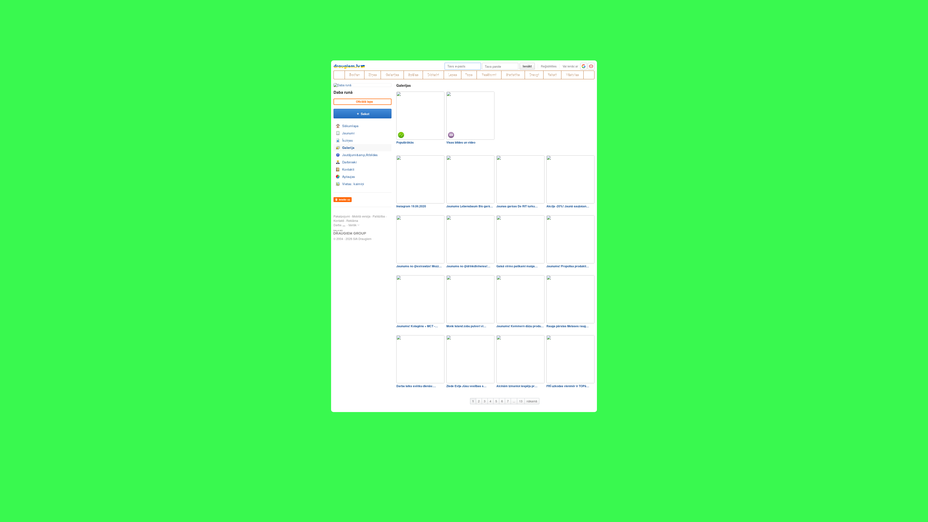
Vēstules (572, 75)
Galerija (348, 147)
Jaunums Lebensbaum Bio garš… (469, 206)
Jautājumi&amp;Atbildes (360, 154)
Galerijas (392, 75)
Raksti (552, 75)
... (514, 401)
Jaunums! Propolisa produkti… (567, 266)
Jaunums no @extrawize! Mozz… (419, 266)
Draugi (534, 75)
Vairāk (352, 225)
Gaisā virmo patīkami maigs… (517, 266)
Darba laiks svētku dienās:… (416, 386)
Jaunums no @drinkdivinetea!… (468, 266)
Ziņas (373, 75)
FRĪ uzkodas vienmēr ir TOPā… (567, 386)
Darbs (337, 225)
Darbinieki (349, 162)
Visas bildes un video (460, 142)
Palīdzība (379, 216)
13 (520, 401)
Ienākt (527, 66)
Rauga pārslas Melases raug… (567, 326)
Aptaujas (348, 176)
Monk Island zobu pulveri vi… (466, 326)
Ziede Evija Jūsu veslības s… (466, 386)
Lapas (452, 75)
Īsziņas (347, 140)
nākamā (532, 401)
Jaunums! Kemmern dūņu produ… (520, 326)
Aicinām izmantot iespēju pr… (516, 386)
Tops (468, 75)
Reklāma (352, 220)
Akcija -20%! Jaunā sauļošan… (567, 206)
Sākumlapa (350, 125)
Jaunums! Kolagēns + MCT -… (417, 326)
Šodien (354, 75)
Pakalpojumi (342, 216)
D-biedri (433, 75)
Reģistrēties (549, 66)
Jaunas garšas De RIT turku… (517, 206)
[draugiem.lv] (339, 75)
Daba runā (343, 92)
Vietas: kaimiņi (353, 183)
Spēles (413, 75)
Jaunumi (348, 133)
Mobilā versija (361, 216)
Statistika (513, 75)
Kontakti (348, 169)
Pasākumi (489, 75)
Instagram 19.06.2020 (411, 206)
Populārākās (405, 142)
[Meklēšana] (588, 75)
